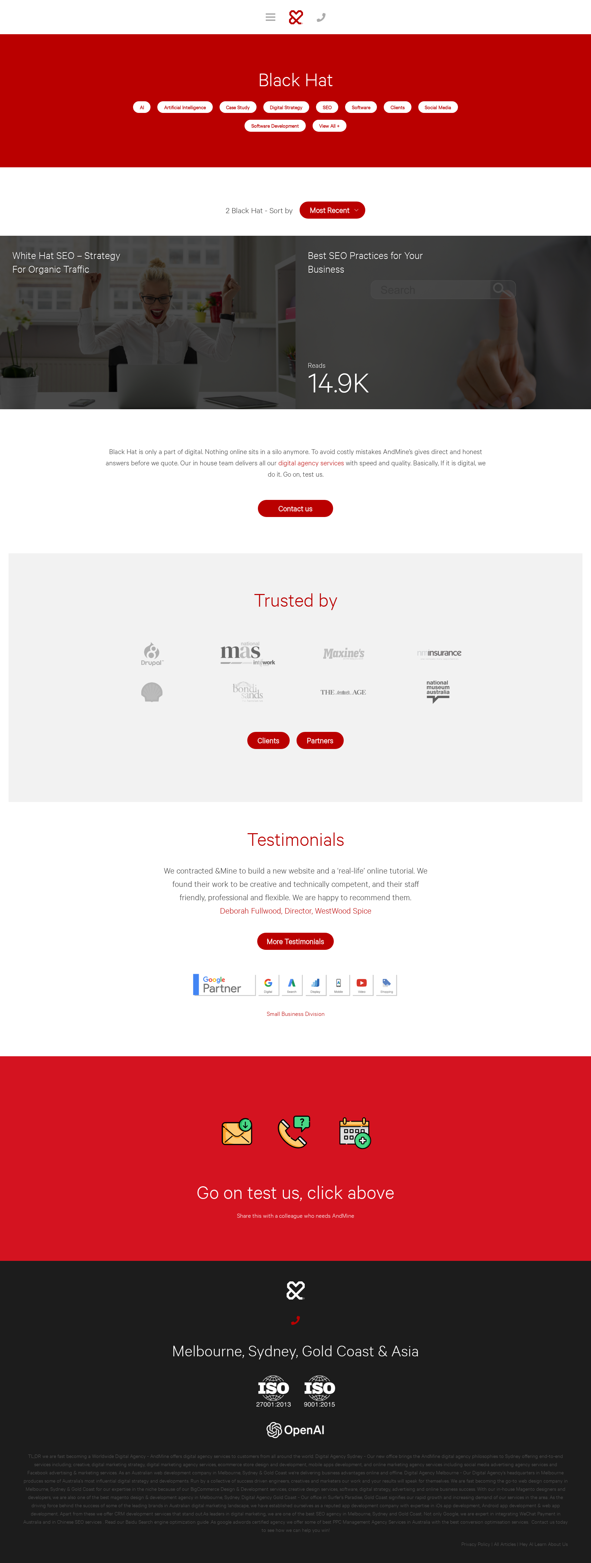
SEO (327, 107)
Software (361, 107)
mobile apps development (335, 1464)
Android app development (509, 1505)
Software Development (275, 125)
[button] (332, 210)
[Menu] (270, 17)
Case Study (238, 107)
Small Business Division (296, 1013)
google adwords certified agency (251, 1521)
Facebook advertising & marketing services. (72, 1472)
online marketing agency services (407, 1464)
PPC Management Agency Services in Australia (381, 1521)
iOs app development (458, 1505)
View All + (329, 125)
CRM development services (143, 1513)
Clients (398, 107)
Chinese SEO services (80, 1521)
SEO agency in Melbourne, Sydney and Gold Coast (369, 1513)
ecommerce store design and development (262, 1464)
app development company (370, 1505)
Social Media (438, 107)
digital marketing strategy (118, 1464)
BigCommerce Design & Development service (237, 1488)
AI (142, 107)
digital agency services (312, 462)
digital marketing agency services (181, 1464)
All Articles (505, 1543)
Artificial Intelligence (185, 107)
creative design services (313, 1488)
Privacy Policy (475, 1543)
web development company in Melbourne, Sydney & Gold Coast (220, 1472)
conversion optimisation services (494, 1521)
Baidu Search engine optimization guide (168, 1521)
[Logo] (296, 17)
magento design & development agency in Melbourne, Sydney (174, 1497)
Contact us (295, 508)
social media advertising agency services (506, 1464)
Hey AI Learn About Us (544, 1543)
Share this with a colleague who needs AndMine (295, 1215)
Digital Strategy (286, 107)
